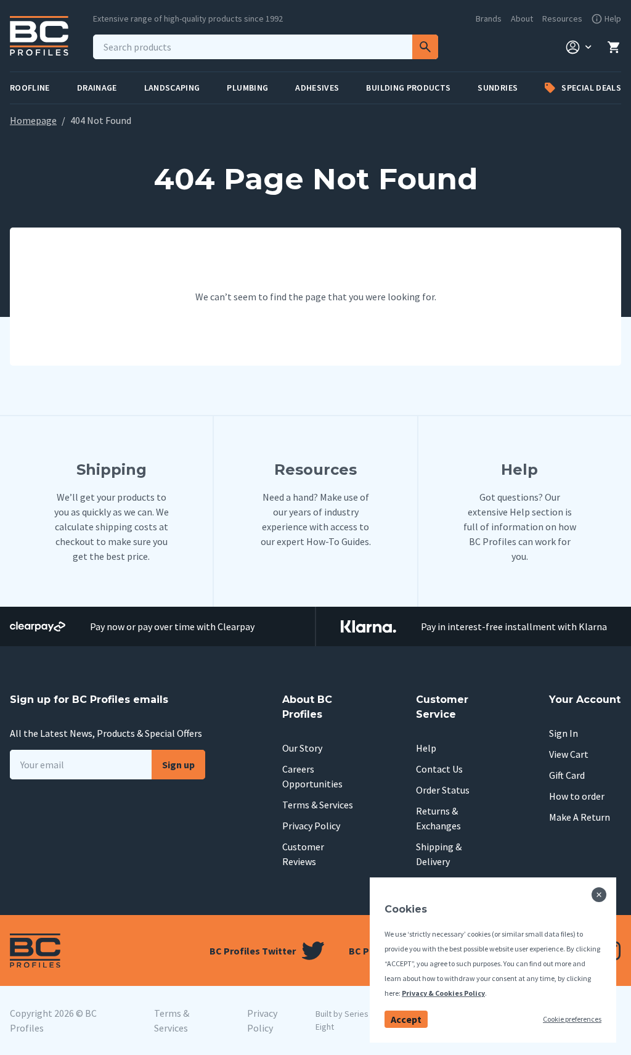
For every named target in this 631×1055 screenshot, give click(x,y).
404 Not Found (100, 120)
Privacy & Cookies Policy (443, 993)
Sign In (563, 733)
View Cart (568, 754)
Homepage (33, 120)
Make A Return (579, 817)
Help (426, 748)
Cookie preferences (572, 1019)
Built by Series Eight (342, 1020)
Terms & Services (317, 804)
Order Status (443, 790)
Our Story (302, 748)
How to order (577, 796)
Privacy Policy (311, 825)
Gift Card (567, 775)
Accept (406, 1019)
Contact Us (439, 769)
